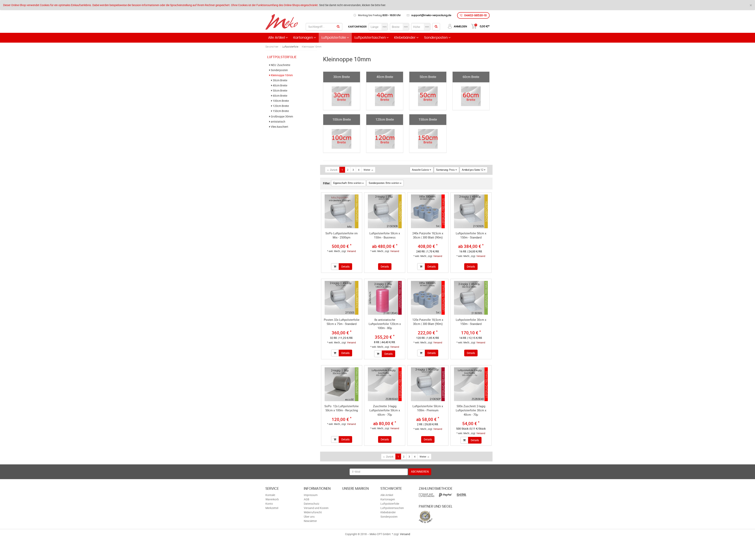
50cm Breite (279, 90)
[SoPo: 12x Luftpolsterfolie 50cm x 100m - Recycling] (341, 384)
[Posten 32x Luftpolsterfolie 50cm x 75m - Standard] (341, 298)
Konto (269, 503)
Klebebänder (405, 37)
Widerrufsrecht (313, 512)
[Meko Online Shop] (281, 22)
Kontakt (270, 495)
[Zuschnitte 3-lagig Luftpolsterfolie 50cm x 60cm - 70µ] (384, 384)
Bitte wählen (347, 183)
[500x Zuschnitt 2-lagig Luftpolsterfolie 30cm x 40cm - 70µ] (471, 384)
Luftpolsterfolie (334, 37)
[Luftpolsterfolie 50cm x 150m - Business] (384, 211)
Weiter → (368, 169)
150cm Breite (280, 111)
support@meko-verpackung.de (431, 15)
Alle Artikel (277, 37)
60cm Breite (279, 95)
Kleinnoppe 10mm (281, 75)
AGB (306, 499)
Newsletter (310, 521)
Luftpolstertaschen (370, 37)
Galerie (421, 169)
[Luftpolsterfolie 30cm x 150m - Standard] (471, 298)
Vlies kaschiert (279, 126)
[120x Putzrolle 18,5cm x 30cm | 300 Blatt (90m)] (427, 298)
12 (473, 169)
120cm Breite (280, 106)
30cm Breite (279, 80)
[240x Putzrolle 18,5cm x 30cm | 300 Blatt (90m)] (427, 211)
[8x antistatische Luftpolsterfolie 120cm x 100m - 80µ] (384, 298)
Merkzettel (271, 508)
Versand (351, 251)
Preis (445, 169)
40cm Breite (279, 85)
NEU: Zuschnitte (280, 65)
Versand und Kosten (316, 508)
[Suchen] (338, 26)
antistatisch (277, 121)
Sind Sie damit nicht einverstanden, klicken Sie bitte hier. (352, 5)
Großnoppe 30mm (281, 116)
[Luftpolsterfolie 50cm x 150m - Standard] (471, 211)
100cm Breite (280, 101)
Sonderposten (436, 37)
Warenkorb (272, 499)
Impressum (311, 495)
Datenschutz (311, 503)
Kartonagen (303, 37)
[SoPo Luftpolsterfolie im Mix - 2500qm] (341, 211)
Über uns (309, 516)
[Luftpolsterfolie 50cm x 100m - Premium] (427, 384)
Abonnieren (420, 471)
